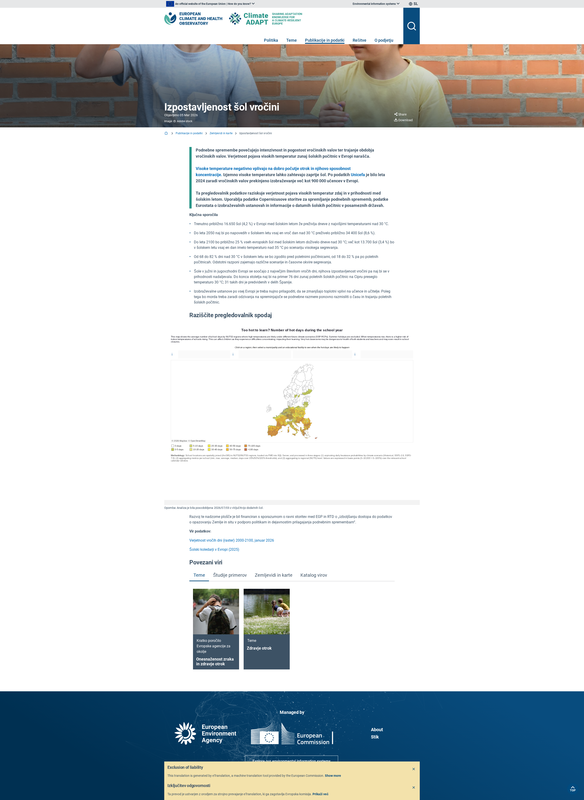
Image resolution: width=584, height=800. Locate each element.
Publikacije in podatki (324, 40)
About (377, 729)
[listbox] (210, 4)
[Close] (414, 769)
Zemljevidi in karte (221, 133)
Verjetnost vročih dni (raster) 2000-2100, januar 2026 (231, 540)
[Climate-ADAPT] (274, 19)
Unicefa (358, 174)
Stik (375, 737)
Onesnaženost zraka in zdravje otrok (215, 661)
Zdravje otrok (259, 648)
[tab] (199, 575)
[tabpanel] (292, 629)
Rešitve (359, 40)
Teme (291, 40)
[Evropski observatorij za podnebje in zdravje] (193, 18)
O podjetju (384, 40)
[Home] (166, 133)
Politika (271, 40)
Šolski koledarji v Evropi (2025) (214, 549)
